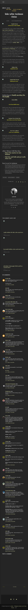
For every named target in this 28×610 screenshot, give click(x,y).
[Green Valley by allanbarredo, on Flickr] (14, 100)
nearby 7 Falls (16, 42)
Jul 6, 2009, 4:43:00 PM (9, 292)
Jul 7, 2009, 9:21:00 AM (9, 330)
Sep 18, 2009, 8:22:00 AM (10, 551)
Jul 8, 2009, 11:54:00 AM (10, 452)
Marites (6, 357)
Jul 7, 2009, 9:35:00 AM (9, 346)
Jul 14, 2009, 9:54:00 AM (10, 496)
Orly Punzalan (8, 538)
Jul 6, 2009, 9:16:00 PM (9, 298)
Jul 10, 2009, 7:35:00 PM (10, 478)
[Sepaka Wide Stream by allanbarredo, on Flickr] (14, 79)
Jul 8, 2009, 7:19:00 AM (9, 412)
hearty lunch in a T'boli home (8, 48)
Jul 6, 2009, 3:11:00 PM (9, 284)
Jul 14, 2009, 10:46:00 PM (10, 521)
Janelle (6, 475)
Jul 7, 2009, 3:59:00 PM (9, 380)
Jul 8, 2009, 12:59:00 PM (10, 472)
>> (24, 586)
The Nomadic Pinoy (9, 490)
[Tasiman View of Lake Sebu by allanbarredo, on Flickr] (14, 118)
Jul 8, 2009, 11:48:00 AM (10, 438)
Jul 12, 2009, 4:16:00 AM (9, 487)
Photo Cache (7, 309)
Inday (6, 365)
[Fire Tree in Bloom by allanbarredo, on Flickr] (14, 131)
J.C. (6, 517)
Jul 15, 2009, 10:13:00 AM (10, 527)
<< (4, 586)
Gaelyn (6, 295)
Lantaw (6, 316)
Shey (6, 398)
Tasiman (14, 10)
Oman (6, 415)
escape (6, 278)
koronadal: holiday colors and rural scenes (14, 249)
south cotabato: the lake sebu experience (13, 232)
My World (7, 370)
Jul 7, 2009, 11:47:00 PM (9, 395)
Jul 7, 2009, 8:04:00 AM (9, 313)
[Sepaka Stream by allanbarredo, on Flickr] (14, 24)
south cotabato (17, 9)
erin (6, 407)
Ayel (6, 288)
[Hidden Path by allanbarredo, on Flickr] (14, 67)
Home (15, 586)
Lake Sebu (8, 9)
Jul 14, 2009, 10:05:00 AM (10, 514)
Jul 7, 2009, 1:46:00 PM (9, 362)
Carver (6, 349)
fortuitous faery (8, 482)
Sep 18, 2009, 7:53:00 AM (10, 542)
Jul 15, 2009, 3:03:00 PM (10, 535)
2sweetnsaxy (7, 391)
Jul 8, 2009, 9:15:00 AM (9, 423)
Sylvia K (6, 340)
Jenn (6, 375)
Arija (6, 468)
